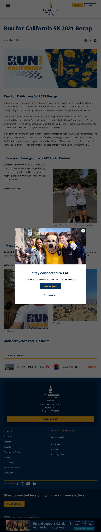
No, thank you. (50, 294)
